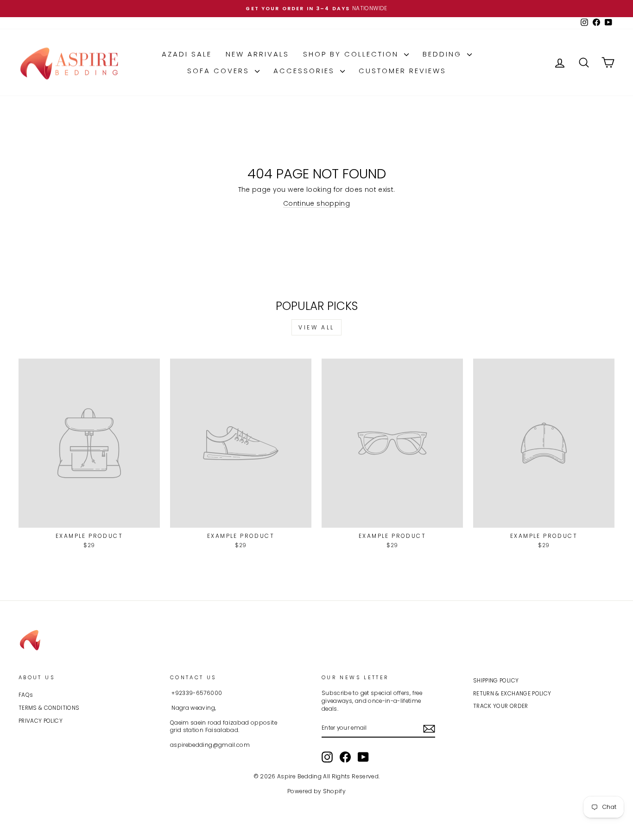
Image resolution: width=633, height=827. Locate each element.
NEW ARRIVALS (257, 54)
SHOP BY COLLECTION (352, 54)
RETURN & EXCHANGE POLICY (512, 693)
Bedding (444, 54)
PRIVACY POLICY (41, 721)
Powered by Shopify (316, 791)
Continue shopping (316, 203)
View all (316, 327)
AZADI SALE (187, 54)
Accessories (305, 71)
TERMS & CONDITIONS (49, 708)
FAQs (26, 695)
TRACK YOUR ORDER (500, 706)
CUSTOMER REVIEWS (402, 71)
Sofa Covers (220, 71)
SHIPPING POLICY (496, 680)
